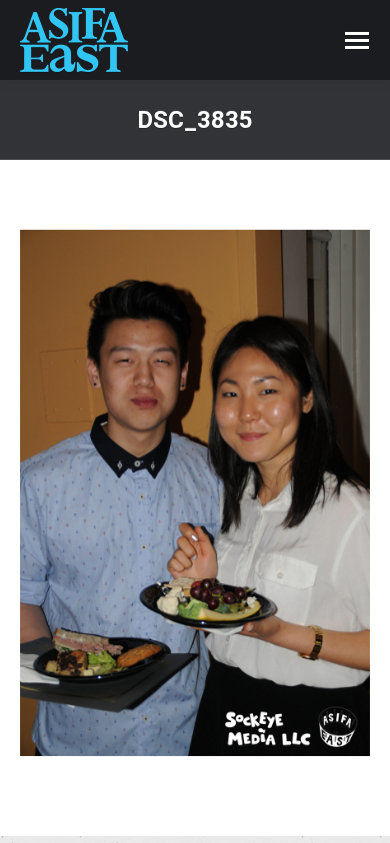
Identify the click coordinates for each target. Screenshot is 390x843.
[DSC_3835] (195, 493)
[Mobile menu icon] (357, 40)
